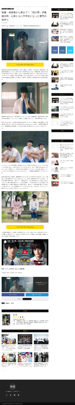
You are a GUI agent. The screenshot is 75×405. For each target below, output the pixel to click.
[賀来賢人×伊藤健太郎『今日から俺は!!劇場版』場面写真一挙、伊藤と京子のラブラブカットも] (41, 357)
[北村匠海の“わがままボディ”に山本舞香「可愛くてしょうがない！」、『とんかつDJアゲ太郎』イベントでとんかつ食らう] (9, 339)
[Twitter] (14, 395)
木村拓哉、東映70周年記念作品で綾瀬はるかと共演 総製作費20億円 (66, 79)
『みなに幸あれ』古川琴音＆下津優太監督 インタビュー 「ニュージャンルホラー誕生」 (66, 115)
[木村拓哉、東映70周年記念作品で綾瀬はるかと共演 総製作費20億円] (55, 79)
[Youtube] (18, 395)
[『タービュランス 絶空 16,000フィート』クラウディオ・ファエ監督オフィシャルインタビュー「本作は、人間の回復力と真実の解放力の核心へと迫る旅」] (55, 15)
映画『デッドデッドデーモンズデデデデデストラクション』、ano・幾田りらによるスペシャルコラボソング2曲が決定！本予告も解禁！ (66, 147)
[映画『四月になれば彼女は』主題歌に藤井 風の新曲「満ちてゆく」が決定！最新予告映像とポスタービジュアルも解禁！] (55, 155)
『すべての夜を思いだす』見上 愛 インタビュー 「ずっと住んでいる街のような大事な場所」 (66, 108)
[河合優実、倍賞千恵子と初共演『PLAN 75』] (55, 87)
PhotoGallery (8, 6)
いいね (55, 46)
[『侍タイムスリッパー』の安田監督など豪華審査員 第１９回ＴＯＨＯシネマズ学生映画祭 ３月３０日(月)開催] (55, 24)
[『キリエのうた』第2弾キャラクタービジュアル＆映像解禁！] (55, 176)
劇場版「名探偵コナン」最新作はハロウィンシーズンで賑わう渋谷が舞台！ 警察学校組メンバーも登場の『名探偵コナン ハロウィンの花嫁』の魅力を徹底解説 (66, 39)
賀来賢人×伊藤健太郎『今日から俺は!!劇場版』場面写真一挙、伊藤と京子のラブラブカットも (41, 365)
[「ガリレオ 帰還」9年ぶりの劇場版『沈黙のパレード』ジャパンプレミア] (55, 72)
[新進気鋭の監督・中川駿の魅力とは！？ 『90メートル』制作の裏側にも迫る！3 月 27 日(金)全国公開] (55, 31)
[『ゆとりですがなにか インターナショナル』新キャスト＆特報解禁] (55, 183)
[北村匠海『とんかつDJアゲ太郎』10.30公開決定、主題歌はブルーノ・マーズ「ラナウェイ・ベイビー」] (25, 357)
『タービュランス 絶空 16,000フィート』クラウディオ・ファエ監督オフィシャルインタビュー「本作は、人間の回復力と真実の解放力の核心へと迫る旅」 (66, 16)
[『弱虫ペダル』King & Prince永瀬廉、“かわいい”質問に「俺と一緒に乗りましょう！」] (9, 357)
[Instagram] (10, 395)
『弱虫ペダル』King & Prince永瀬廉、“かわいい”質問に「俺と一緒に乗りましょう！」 (9, 365)
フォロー (62, 46)
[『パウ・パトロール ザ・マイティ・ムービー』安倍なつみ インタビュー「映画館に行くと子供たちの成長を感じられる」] (55, 123)
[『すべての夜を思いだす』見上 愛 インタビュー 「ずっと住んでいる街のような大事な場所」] (55, 109)
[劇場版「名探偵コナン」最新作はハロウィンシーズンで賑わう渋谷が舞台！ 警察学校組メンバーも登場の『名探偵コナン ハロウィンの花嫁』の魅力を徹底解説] (55, 38)
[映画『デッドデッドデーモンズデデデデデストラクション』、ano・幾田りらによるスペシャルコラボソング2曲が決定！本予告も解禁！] (55, 146)
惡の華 (17, 25)
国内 (12, 8)
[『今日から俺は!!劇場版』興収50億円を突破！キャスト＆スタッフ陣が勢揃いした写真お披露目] (25, 339)
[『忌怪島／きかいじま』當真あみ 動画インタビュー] (55, 169)
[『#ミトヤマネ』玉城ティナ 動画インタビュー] (55, 162)
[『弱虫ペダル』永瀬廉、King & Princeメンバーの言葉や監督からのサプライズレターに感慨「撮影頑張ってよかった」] (41, 339)
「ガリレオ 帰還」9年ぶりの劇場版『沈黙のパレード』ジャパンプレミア (66, 72)
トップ (3, 6)
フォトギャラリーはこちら (25, 64)
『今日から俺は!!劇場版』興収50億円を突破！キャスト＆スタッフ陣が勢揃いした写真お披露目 (25, 347)
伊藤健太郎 (7, 303)
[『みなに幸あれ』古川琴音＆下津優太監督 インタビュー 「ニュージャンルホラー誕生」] (55, 116)
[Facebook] (6, 395)
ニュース (9, 8)
